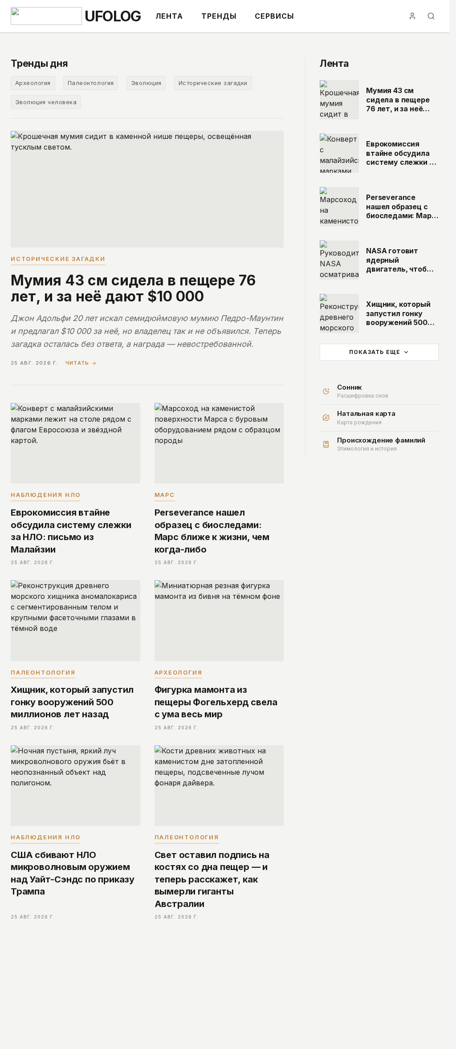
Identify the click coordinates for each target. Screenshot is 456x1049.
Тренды (218, 16)
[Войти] (412, 16)
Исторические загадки (213, 83)
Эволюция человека (46, 102)
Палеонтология (91, 83)
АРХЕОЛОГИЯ (179, 672)
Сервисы (274, 16)
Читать (77, 363)
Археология (33, 83)
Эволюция (146, 83)
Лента (169, 16)
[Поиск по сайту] (431, 16)
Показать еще (374, 352)
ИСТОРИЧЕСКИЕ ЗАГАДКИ (58, 259)
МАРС (165, 495)
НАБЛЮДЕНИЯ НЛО (46, 495)
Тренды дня (39, 63)
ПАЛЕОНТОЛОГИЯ (43, 672)
